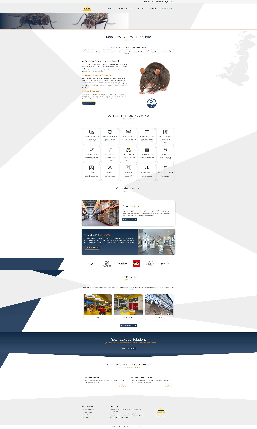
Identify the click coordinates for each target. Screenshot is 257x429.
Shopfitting (140, 8)
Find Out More (128, 219)
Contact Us (87, 103)
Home (109, 8)
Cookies (164, 415)
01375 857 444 (149, 1)
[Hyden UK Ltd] (87, 10)
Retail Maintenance (123, 8)
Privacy (157, 415)
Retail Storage (167, 8)
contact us (114, 70)
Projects (153, 8)
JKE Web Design (141, 426)
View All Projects (127, 325)
